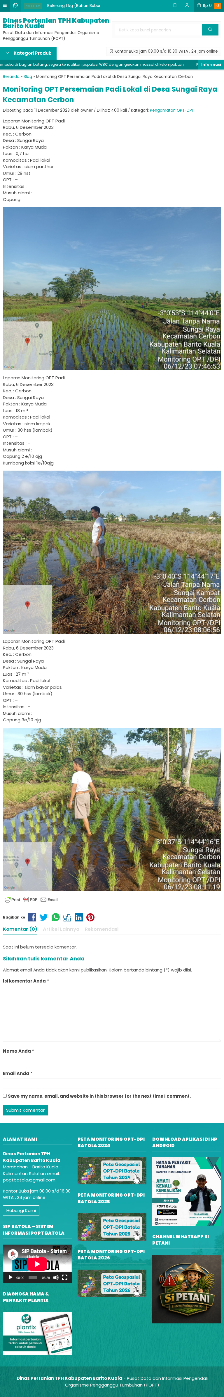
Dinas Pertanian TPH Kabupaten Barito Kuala (56, 23)
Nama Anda (17, 1051)
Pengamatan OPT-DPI (171, 110)
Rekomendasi (101, 929)
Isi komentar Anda (24, 981)
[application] (37, 1264)
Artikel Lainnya (61, 929)
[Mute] (56, 1277)
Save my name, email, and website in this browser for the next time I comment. (99, 1096)
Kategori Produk (32, 53)
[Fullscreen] (65, 1277)
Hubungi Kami (21, 1210)
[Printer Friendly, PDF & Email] (31, 899)
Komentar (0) (20, 929)
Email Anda (16, 1073)
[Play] (10, 1277)
